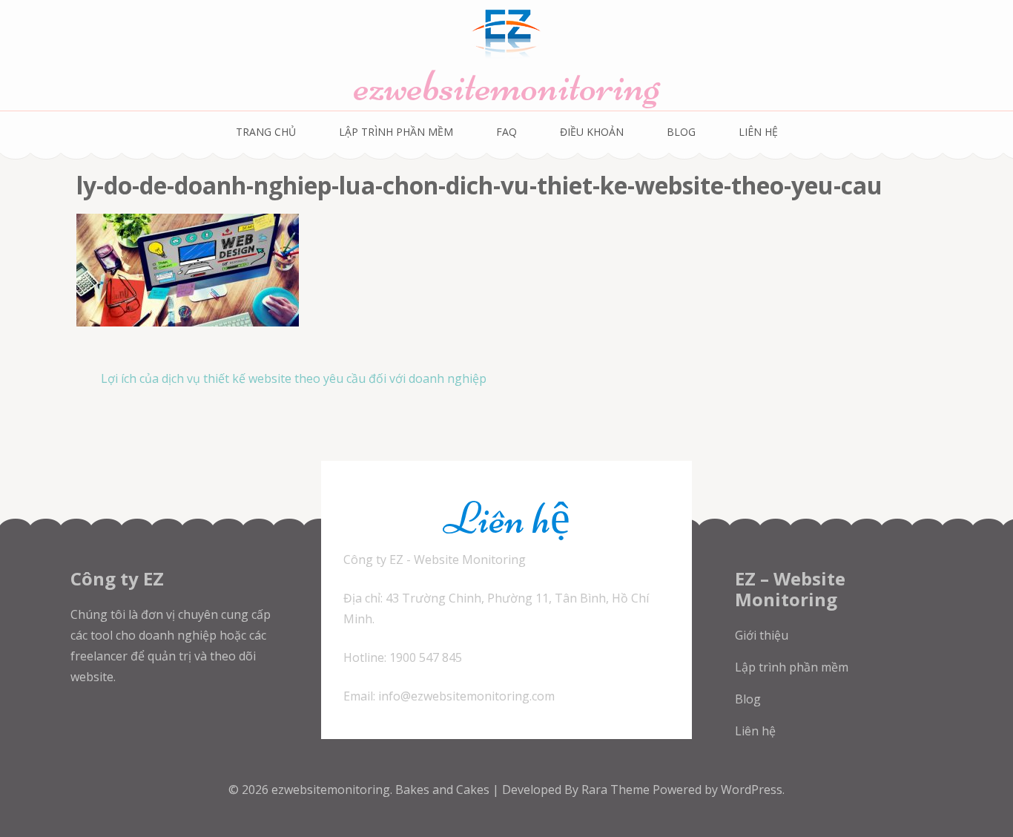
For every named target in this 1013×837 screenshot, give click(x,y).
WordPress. (753, 789)
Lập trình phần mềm (396, 132)
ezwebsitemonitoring (507, 86)
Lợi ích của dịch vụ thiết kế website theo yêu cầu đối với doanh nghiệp (293, 378)
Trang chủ (266, 132)
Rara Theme (617, 789)
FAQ (506, 132)
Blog (681, 132)
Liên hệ (755, 731)
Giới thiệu (761, 635)
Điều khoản (592, 132)
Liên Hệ (758, 132)
